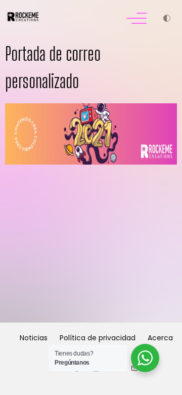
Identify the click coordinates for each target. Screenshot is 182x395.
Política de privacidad (97, 338)
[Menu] (136, 19)
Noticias (34, 338)
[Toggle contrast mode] (167, 19)
